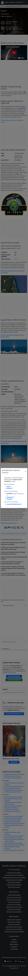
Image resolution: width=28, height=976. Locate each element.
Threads (9, 499)
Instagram (10, 497)
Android (9, 488)
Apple (8, 486)
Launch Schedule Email (14, 504)
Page (14, 493)
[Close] (25, 471)
